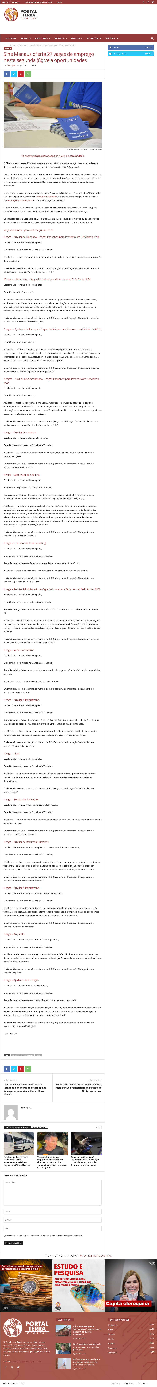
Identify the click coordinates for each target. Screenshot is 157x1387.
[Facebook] (143, 2)
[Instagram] (148, 2)
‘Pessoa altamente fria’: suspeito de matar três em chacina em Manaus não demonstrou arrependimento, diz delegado (52, 1162)
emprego (15, 1055)
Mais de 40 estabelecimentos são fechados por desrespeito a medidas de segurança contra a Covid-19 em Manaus (25, 1089)
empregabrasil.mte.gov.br (20, 200)
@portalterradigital (96, 1255)
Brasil (110, 1330)
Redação (11, 65)
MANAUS (59, 38)
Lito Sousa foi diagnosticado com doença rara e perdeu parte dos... (87, 1347)
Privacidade (128, 1383)
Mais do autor (39, 1127)
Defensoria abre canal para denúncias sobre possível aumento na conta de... (86, 1362)
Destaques (112, 1325)
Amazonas (112, 1348)
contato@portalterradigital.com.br (26, 1361)
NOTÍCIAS (11, 38)
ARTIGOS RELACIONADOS (17, 1127)
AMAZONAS (41, 38)
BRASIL (24, 38)
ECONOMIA (93, 38)
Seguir (148, 54)
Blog (59, 2)
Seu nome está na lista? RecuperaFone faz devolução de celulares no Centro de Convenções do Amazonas (85, 1161)
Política (111, 1343)
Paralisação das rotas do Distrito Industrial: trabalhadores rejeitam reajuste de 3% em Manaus (17, 1161)
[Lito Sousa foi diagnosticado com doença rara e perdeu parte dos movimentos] (63, 1348)
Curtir (148, 47)
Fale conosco (142, 1383)
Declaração (115, 1383)
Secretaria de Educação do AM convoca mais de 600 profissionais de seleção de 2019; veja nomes (78, 1087)
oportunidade (27, 1055)
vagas (38, 1055)
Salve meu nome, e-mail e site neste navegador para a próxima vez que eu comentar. (45, 1236)
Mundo (111, 1339)
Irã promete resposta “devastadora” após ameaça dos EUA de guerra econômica (87, 1330)
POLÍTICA (111, 38)
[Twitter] (153, 2)
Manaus (13, 45)
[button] (152, 38)
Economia (112, 1353)
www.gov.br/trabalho (47, 196)
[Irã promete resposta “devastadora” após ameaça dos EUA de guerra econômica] (63, 1330)
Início (5, 45)
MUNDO (75, 38)
